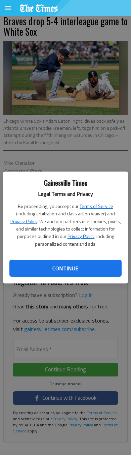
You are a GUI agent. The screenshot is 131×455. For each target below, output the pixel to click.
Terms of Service (96, 206)
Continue (65, 268)
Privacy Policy (23, 221)
